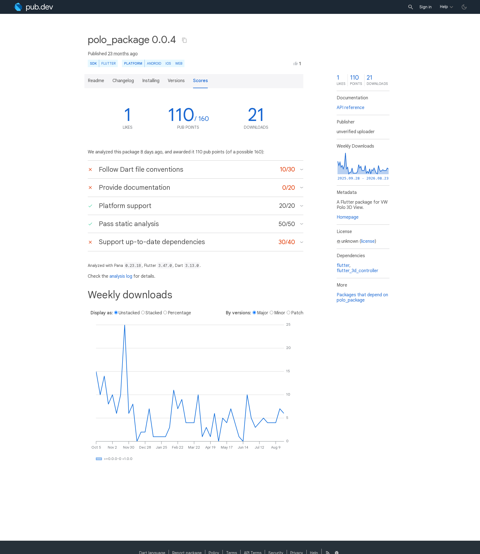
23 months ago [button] (123, 54)
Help (444, 6)
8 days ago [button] (151, 152)
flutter (343, 265)
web (178, 63)
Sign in (425, 6)
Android (154, 63)
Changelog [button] (123, 81)
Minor (279, 313)
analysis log (120, 276)
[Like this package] (295, 63)
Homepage (348, 217)
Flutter (108, 63)
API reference (350, 107)
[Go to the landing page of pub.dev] (33, 7)
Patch (297, 313)
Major (262, 313)
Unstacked (129, 313)
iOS (168, 63)
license (368, 241)
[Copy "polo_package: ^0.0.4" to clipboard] (184, 40)
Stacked (154, 313)
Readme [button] (96, 81)
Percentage (179, 313)
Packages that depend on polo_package (362, 297)
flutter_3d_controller (357, 271)
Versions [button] (176, 81)
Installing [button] (150, 81)
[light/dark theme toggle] (464, 7)
